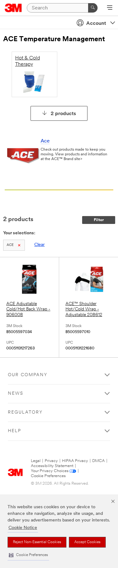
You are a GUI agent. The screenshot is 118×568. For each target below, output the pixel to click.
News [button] (15, 393)
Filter (99, 220)
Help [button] (14, 431)
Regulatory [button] (25, 412)
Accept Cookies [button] (87, 542)
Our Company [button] (28, 375)
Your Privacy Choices (50, 471)
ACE (10, 245)
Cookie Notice (22, 528)
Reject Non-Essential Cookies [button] (37, 542)
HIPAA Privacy (75, 461)
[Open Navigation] (109, 8)
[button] (28, 555)
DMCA (98, 461)
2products (63, 113)
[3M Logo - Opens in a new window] (13, 8)
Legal (36, 461)
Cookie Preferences (48, 476)
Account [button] (96, 23)
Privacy (51, 461)
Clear (39, 244)
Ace (45, 141)
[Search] (93, 8)
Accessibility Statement (52, 466)
